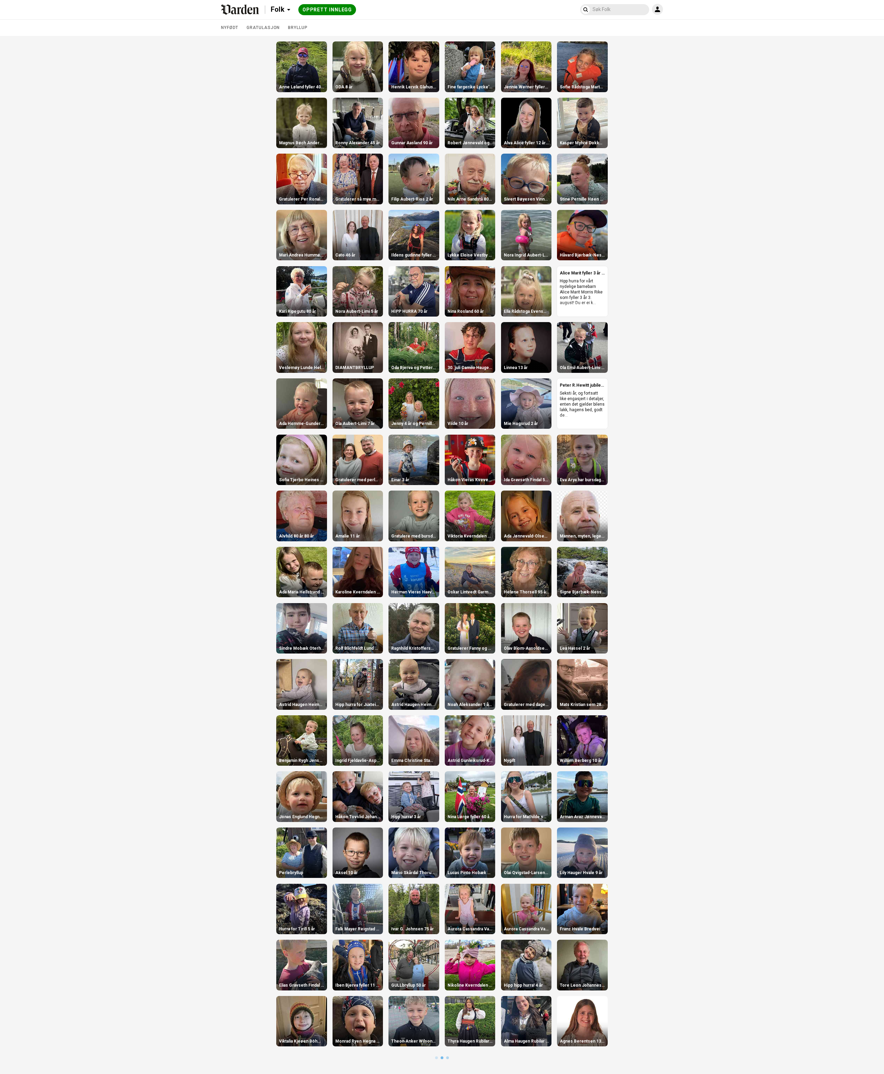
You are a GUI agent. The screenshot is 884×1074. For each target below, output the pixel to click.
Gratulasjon (263, 27)
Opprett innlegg (327, 9)
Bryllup (297, 27)
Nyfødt (229, 27)
